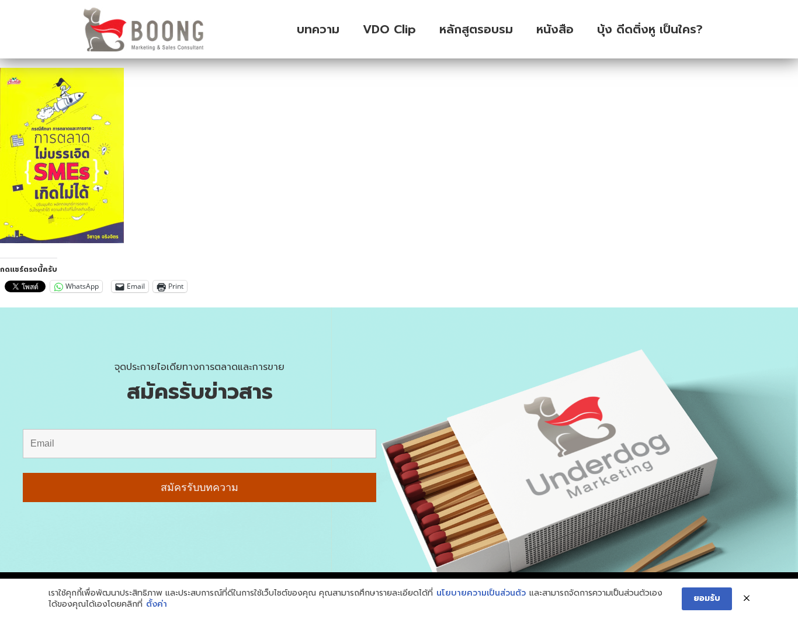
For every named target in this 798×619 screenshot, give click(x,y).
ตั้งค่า (156, 604)
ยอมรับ (706, 598)
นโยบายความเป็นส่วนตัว (481, 593)
